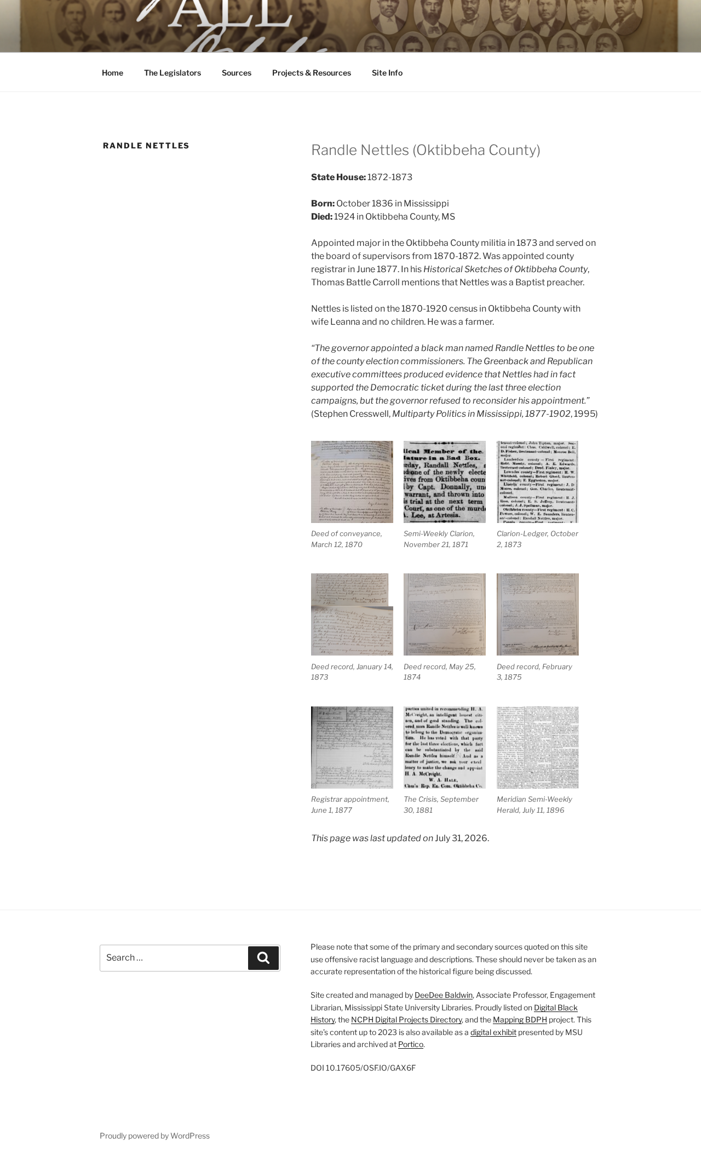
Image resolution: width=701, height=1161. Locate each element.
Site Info (387, 72)
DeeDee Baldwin (444, 994)
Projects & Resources (311, 72)
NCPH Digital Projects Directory (406, 1019)
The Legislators (172, 72)
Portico (410, 1044)
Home (112, 72)
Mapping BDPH (520, 1019)
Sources (236, 72)
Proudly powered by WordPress (155, 1135)
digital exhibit (493, 1032)
